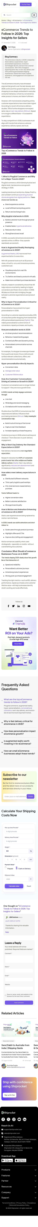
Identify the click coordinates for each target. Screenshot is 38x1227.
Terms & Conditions (8, 1203)
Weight (7, 847)
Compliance (32, 1203)
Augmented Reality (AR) (10, 254)
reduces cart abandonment (21, 465)
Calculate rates (14, 886)
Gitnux (27, 111)
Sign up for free (9, 1095)
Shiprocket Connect (8, 1041)
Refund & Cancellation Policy (19, 1205)
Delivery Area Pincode (12, 837)
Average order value (12, 371)
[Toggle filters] (34, 15)
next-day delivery (17, 111)
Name (7, 967)
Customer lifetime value (14, 374)
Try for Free (26, 4)
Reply (7, 932)
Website (7, 984)
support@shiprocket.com (13, 1129)
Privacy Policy (21, 1203)
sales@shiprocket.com (12, 1133)
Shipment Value (9, 875)
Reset (29, 886)
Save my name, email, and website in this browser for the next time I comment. (19, 995)
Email (7, 976)
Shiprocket (26, 49)
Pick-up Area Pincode (12, 827)
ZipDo (27, 320)
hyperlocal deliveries (23, 226)
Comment (8, 953)
